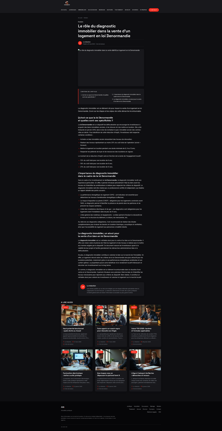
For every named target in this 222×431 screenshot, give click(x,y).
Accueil (64, 9)
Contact (153, 10)
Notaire (110, 9)
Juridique (72, 9)
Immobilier (82, 9)
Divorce (135, 9)
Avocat (127, 9)
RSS (160, 412)
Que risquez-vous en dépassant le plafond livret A (108, 374)
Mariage (102, 9)
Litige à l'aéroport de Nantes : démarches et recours (142, 374)
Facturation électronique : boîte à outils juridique (72, 374)
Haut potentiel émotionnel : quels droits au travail (73, 329)
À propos (143, 9)
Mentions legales (152, 412)
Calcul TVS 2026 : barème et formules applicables (141, 329)
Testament (119, 9)
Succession (92, 9)
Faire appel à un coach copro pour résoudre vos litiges (108, 329)
